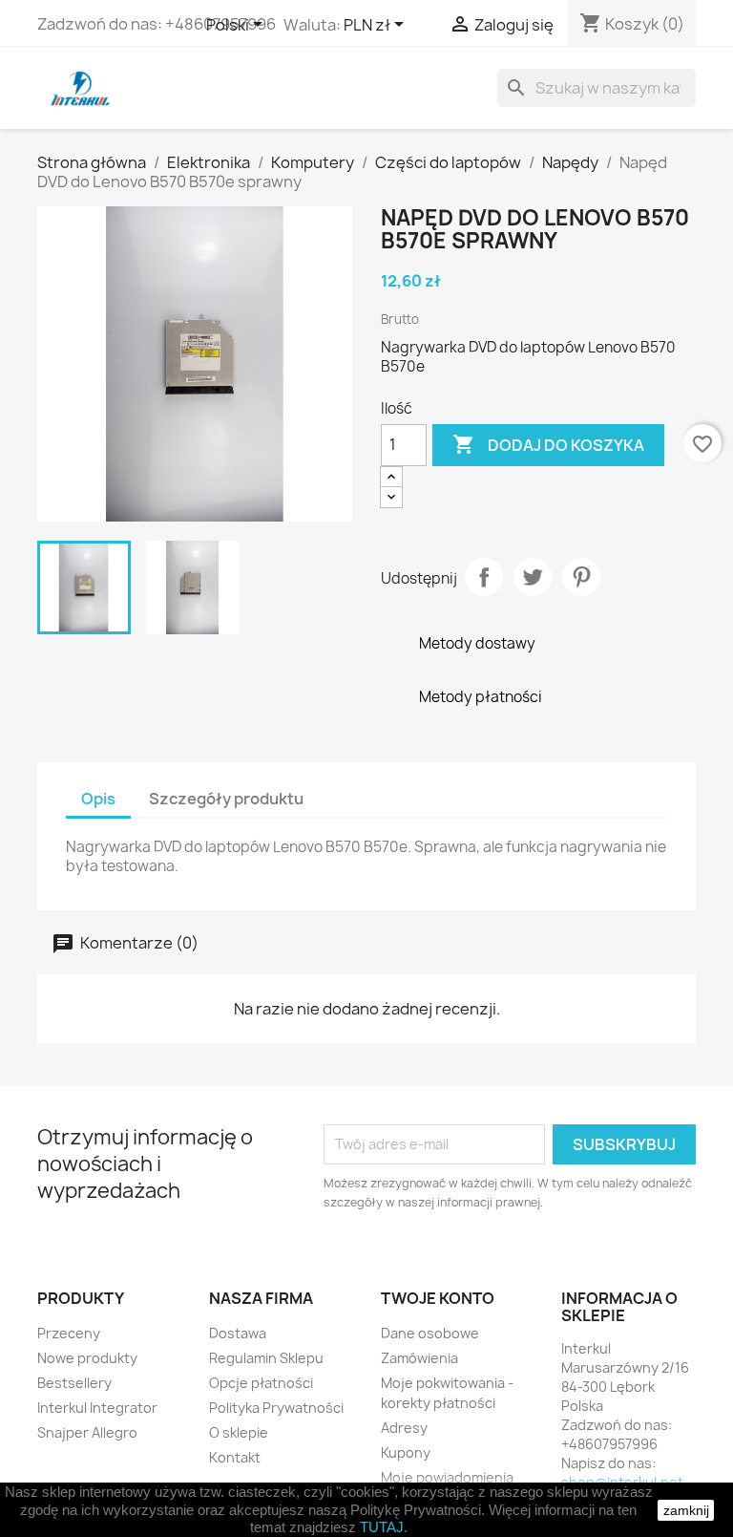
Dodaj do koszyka (548, 444)
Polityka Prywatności (276, 1407)
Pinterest (581, 577)
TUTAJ (382, 1527)
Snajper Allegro (87, 1432)
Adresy (404, 1428)
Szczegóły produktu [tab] (226, 798)
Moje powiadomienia (447, 1477)
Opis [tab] (98, 798)
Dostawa (237, 1333)
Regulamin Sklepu (266, 1358)
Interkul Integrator (97, 1407)
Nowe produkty (87, 1358)
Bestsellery (74, 1383)
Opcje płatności (261, 1383)
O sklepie (238, 1432)
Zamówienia (419, 1358)
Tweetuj (532, 577)
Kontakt (235, 1457)
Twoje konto (437, 1298)
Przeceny (68, 1333)
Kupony (405, 1452)
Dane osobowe (430, 1333)
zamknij (686, 1510)
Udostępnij (484, 577)
